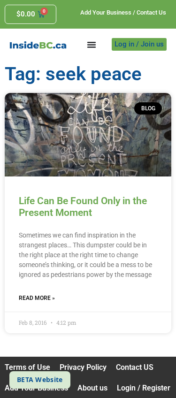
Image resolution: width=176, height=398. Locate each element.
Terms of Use (27, 367)
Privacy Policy (83, 367)
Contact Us (151, 12)
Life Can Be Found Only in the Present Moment (83, 206)
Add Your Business (105, 12)
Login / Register (143, 387)
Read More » (37, 298)
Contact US (134, 367)
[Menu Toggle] (91, 44)
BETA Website (40, 379)
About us (92, 387)
